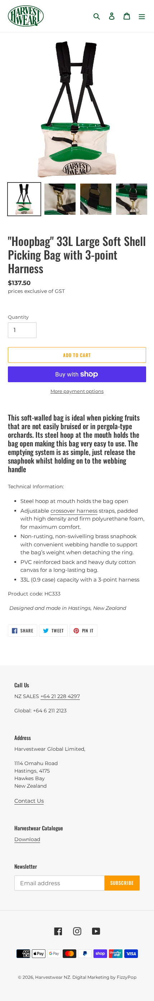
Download (27, 839)
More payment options (77, 391)
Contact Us (29, 800)
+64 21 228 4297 (60, 696)
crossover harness (73, 510)
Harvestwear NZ (52, 977)
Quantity (18, 317)
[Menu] (141, 16)
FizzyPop (126, 977)
